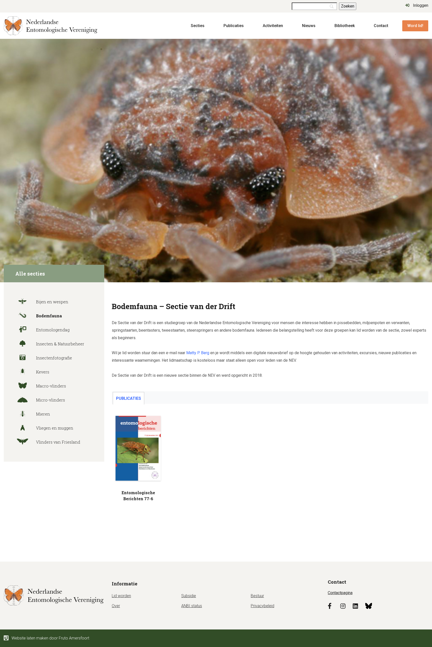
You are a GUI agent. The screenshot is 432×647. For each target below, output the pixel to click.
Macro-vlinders (50, 386)
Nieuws (309, 25)
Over (116, 605)
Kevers (42, 371)
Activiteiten (273, 25)
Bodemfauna (48, 315)
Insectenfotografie (53, 357)
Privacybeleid (262, 605)
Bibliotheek (344, 25)
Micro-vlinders (50, 400)
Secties (197, 25)
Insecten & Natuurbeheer (59, 343)
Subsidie (188, 595)
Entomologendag (52, 329)
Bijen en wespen (51, 301)
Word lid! (415, 25)
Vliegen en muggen (54, 428)
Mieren (42, 414)
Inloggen (420, 5)
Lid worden (121, 595)
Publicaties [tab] (128, 398)
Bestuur (257, 595)
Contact (381, 25)
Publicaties (234, 25)
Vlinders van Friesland (57, 442)
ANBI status (191, 605)
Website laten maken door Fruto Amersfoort (50, 638)
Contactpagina (340, 592)
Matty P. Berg (197, 352)
